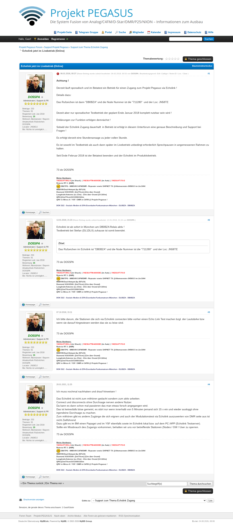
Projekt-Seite (64, 32)
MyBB (63, 521)
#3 (209, 312)
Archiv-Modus (74, 516)
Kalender (156, 32)
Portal (108, 32)
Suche (122, 32)
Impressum (174, 32)
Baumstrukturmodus (202, 66)
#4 (209, 384)
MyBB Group (86, 521)
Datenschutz (194, 32)
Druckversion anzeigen (33, 499)
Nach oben (59, 516)
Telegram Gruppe (88, 32)
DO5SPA (135, 74)
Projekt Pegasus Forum (30, 47)
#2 (209, 220)
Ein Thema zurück (33, 483)
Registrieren (58, 39)
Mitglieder (138, 32)
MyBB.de (44, 521)
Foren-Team (25, 516)
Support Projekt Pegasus (56, 47)
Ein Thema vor (53, 483)
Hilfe (210, 32)
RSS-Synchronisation (129, 516)
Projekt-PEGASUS (43, 516)
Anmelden (43, 39)
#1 (209, 73)
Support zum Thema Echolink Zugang (89, 47)
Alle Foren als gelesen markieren (100, 516)
